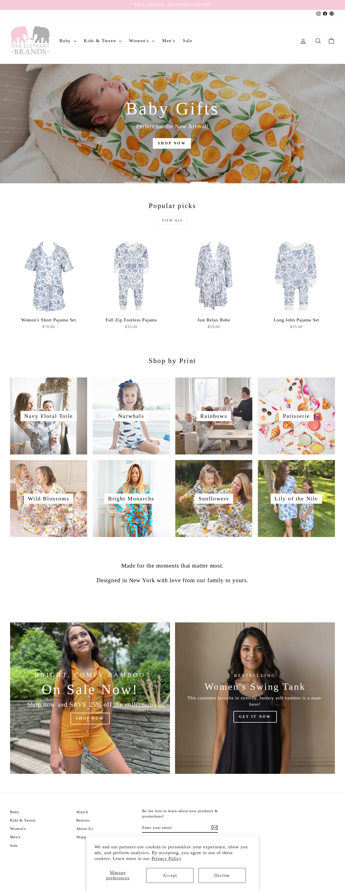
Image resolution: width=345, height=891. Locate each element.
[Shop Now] (90, 698)
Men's (168, 40)
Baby (65, 40)
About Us (84, 828)
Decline (222, 875)
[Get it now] (255, 698)
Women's (140, 40)
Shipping (84, 837)
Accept (170, 875)
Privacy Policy (167, 858)
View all (172, 220)
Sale (187, 40)
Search (82, 812)
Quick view (49, 309)
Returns (83, 820)
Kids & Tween (101, 40)
